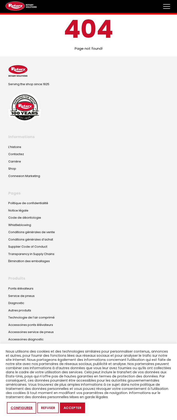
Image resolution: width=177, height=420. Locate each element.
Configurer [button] (21, 408)
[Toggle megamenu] (166, 6)
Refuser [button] (48, 408)
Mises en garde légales (89, 397)
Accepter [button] (72, 408)
